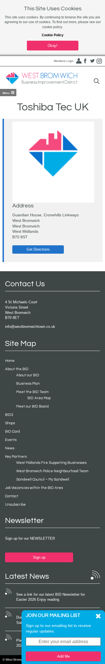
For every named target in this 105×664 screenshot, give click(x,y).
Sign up (39, 557)
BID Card (12, 431)
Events (11, 440)
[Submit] (96, 81)
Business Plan (28, 384)
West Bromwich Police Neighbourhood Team (52, 471)
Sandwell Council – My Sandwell (42, 479)
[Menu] (8, 92)
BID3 (9, 415)
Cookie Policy (53, 35)
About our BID (27, 375)
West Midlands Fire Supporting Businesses (51, 463)
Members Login (64, 60)
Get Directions (38, 249)
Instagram (99, 61)
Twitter (92, 61)
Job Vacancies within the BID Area (34, 488)
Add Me (63, 656)
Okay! (52, 45)
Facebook (85, 61)
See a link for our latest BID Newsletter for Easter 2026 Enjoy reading (50, 597)
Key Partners (16, 457)
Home (10, 361)
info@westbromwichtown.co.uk (30, 326)
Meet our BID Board (32, 406)
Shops (10, 423)
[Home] (41, 78)
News (9, 448)
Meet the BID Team (32, 392)
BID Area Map (39, 398)
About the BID (17, 369)
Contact (11, 496)
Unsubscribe (15, 505)
